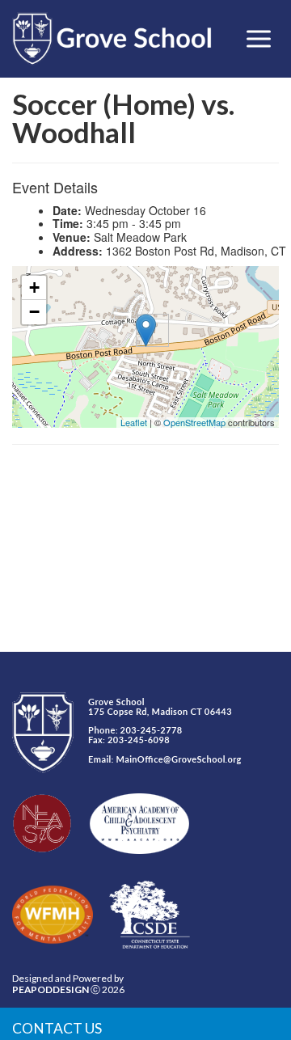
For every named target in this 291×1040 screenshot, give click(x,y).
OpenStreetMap (194, 422)
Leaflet (133, 422)
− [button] (34, 312)
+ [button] (34, 287)
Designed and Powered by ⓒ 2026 (68, 984)
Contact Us (57, 1028)
